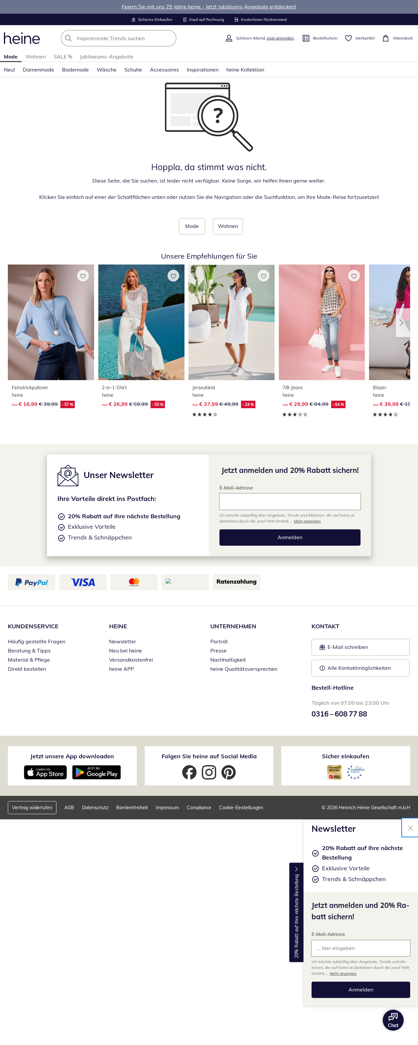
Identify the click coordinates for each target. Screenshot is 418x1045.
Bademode (75, 69)
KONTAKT (325, 626)
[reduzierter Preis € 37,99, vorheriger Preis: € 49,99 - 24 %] (231, 322)
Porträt (219, 641)
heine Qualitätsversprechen (243, 669)
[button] (403, 322)
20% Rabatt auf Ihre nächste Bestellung (296, 916)
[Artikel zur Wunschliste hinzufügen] (83, 275)
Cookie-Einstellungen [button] (241, 808)
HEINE (118, 626)
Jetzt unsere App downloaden (72, 756)
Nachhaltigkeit (228, 659)
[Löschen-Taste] (169, 38)
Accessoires (164, 69)
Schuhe (133, 69)
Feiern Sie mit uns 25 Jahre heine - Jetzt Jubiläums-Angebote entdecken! (209, 6)
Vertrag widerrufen (32, 808)
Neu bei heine (125, 650)
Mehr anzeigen (343, 973)
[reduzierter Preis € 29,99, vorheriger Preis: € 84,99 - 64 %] (322, 322)
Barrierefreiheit (132, 808)
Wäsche (107, 69)
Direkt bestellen (27, 669)
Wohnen (35, 56)
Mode (11, 56)
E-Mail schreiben (344, 649)
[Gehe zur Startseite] (22, 38)
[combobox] (133, 38)
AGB (69, 808)
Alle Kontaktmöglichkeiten (359, 668)
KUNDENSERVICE (33, 626)
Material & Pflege (29, 659)
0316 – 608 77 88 (339, 713)
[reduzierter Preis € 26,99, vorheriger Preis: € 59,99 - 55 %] (141, 322)
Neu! (9, 69)
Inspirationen (202, 69)
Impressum (167, 808)
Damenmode (38, 69)
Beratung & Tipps (29, 650)
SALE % (63, 56)
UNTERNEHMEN (233, 626)
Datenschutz (95, 808)
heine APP (121, 669)
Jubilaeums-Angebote (106, 56)
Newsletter (122, 641)
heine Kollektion (245, 69)
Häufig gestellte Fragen (36, 641)
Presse (218, 650)
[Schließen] (410, 827)
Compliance (199, 808)
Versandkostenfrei (131, 659)
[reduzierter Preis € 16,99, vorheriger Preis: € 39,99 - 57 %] (51, 322)
